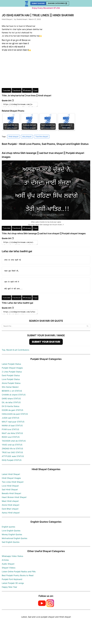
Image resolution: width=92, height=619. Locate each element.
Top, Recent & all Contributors (15, 350)
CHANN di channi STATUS (14, 394)
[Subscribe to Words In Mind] (42, 606)
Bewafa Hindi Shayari (11, 493)
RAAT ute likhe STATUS (12, 433)
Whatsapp (27, 90)
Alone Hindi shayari (10, 505)
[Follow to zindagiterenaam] (50, 606)
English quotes (8, 527)
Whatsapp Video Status (12, 556)
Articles (5, 560)
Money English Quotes (12, 534)
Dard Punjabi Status (11, 375)
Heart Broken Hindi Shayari (14, 497)
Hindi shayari (13, 136)
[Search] (87, 326)
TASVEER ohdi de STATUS (14, 441)
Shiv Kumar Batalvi (10, 387)
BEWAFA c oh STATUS (12, 391)
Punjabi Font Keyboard (12, 579)
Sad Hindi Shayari (10, 489)
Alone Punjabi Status (11, 383)
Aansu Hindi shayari (11, 512)
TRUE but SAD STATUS (12, 452)
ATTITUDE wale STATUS (13, 456)
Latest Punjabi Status (11, 364)
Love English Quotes (11, 530)
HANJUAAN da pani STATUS (15, 414)
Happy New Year (9, 587)
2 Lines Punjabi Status (12, 371)
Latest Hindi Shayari (11, 474)
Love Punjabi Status (11, 379)
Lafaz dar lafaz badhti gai (17, 251)
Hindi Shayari (7, 19)
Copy (35, 90)
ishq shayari (27, 136)
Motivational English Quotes (14, 538)
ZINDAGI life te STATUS (12, 448)
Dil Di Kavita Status (10, 406)
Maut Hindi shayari (10, 501)
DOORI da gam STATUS (12, 410)
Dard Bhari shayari (10, 509)
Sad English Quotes (10, 542)
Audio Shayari (8, 564)
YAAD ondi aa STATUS (12, 444)
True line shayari (41, 136)
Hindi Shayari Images (11, 478)
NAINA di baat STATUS (12, 425)
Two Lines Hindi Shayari (12, 482)
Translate (6, 90)
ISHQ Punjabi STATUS (11, 460)
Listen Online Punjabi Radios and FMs (19, 571)
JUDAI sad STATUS (10, 418)
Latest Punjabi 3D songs (13, 583)
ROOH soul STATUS (11, 437)
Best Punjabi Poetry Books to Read (17, 575)
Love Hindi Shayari (10, 486)
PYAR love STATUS (10, 429)
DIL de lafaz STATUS (11, 402)
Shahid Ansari (22, 19)
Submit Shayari (38, 3)
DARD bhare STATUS (11, 398)
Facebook (16, 90)
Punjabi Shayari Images (12, 368)
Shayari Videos (8, 567)
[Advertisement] (46, 70)
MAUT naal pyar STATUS (13, 421)
